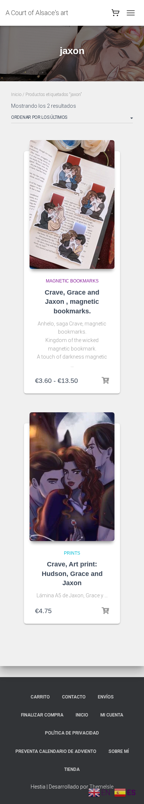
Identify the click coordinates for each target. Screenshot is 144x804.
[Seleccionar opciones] (105, 380)
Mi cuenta (111, 715)
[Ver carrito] (115, 14)
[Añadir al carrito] (105, 611)
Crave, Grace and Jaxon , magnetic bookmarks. (72, 301)
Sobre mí (119, 751)
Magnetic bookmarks (72, 281)
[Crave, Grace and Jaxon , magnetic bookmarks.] (72, 204)
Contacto (74, 697)
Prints (72, 553)
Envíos (106, 697)
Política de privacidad (72, 733)
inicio (82, 715)
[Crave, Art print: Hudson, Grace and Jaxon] (72, 476)
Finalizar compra (42, 715)
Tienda (72, 769)
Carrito (40, 697)
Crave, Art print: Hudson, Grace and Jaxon (72, 573)
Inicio (16, 94)
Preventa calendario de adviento (56, 751)
